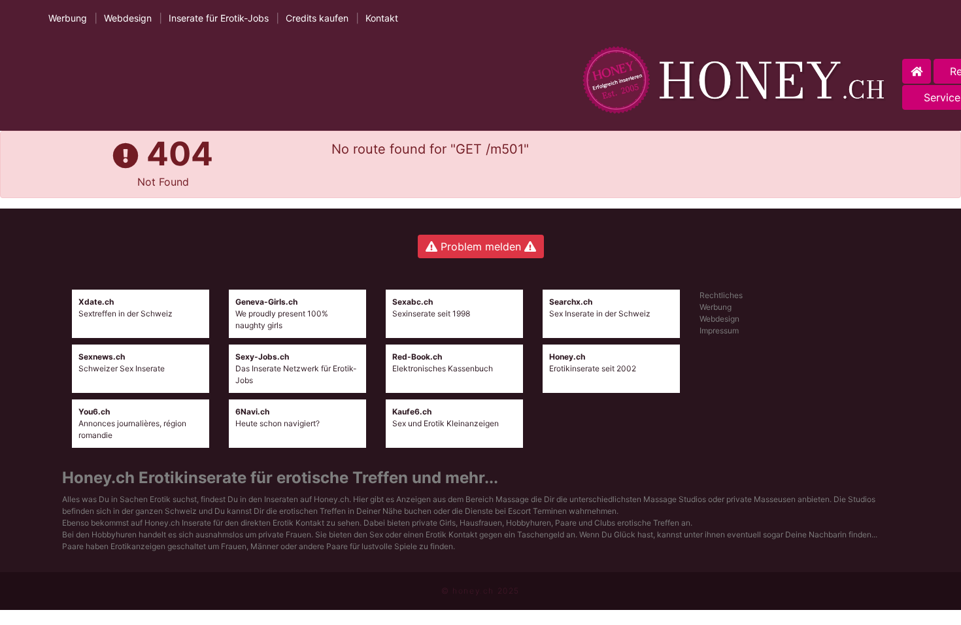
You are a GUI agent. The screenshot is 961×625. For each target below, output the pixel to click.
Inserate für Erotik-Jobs (219, 18)
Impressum (719, 330)
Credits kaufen (317, 18)
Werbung (67, 18)
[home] (737, 80)
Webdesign (128, 18)
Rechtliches (721, 295)
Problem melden (480, 246)
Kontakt (381, 18)
